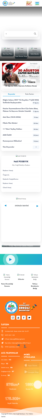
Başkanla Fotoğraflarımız (10, 179)
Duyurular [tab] (11, 94)
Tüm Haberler (33, 63)
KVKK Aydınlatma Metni (12, 347)
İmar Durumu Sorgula (22, 56)
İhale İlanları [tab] (29, 94)
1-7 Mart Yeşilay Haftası (20, 129)
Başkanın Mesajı (8, 170)
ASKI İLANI (20, 135)
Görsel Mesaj (7, 187)
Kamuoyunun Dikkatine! (20, 141)
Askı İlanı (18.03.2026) (20, 117)
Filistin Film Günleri (20, 123)
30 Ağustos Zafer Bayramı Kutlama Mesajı (21, 86)
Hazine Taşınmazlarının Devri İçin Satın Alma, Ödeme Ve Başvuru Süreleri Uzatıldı (21, 109)
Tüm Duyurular (8, 147)
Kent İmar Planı (7, 54)
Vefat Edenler (34, 54)
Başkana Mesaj (7, 183)
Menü (37, 3)
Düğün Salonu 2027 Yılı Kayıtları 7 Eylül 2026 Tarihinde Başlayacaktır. (21, 101)
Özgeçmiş (6, 175)
